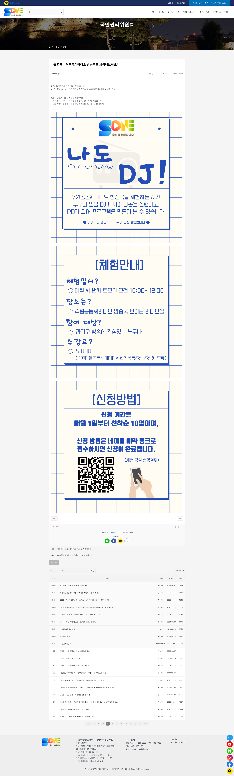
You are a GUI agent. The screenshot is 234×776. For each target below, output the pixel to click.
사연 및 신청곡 (15, 2)
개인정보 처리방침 (177, 742)
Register (181, 3)
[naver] (107, 541)
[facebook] (114, 541)
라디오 (161, 11)
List (55, 563)
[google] (127, 541)
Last (145, 724)
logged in (114, 532)
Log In (170, 3)
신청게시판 (173, 11)
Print (180, 518)
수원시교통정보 (220, 11)
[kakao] (120, 541)
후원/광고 (204, 11)
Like (54, 518)
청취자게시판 (189, 11)
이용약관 (174, 739)
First (88, 724)
